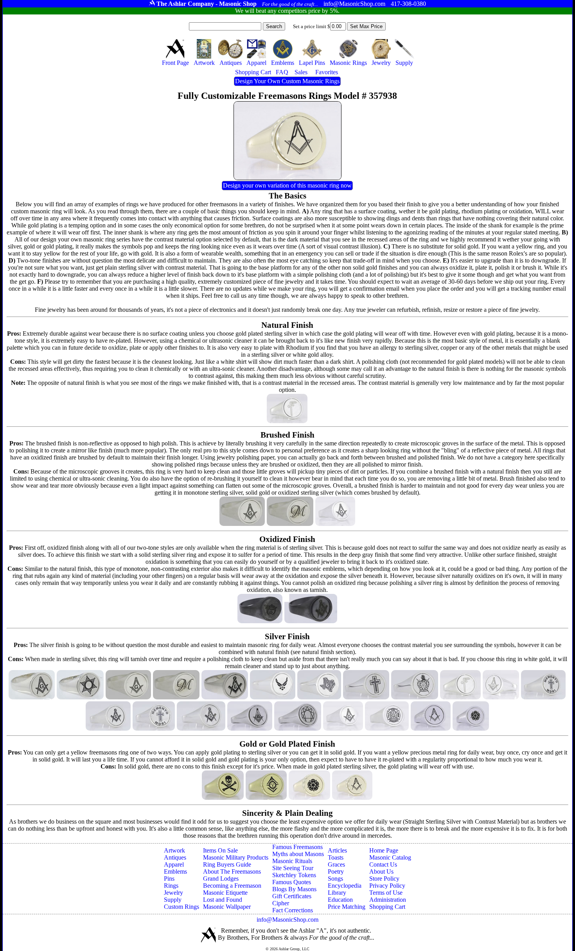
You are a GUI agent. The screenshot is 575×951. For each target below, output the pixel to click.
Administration (387, 899)
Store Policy (384, 878)
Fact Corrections (292, 910)
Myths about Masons (298, 854)
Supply (172, 899)
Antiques (175, 857)
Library (337, 892)
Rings (171, 885)
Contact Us (383, 864)
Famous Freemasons (297, 847)
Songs (335, 878)
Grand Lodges (221, 878)
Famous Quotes (291, 882)
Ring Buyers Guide (227, 864)
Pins (169, 878)
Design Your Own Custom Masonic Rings (287, 81)
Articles (337, 850)
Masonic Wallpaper (227, 906)
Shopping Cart (387, 906)
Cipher (280, 903)
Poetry (336, 871)
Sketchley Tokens (294, 875)
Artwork (174, 850)
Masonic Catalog (390, 857)
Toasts (335, 857)
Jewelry (173, 892)
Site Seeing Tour (292, 868)
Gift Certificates (291, 896)
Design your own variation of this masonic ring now (287, 185)
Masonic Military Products (235, 857)
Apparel (174, 864)
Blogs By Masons (294, 889)
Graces (336, 864)
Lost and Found (222, 899)
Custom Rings (181, 906)
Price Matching (346, 906)
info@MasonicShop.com (287, 919)
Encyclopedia (344, 885)
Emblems (175, 871)
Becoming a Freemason (232, 885)
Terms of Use (385, 892)
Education (340, 899)
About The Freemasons (232, 871)
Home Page (383, 850)
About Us (381, 871)
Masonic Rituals (292, 861)
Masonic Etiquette (225, 892)
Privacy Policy (387, 885)
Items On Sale (220, 850)
